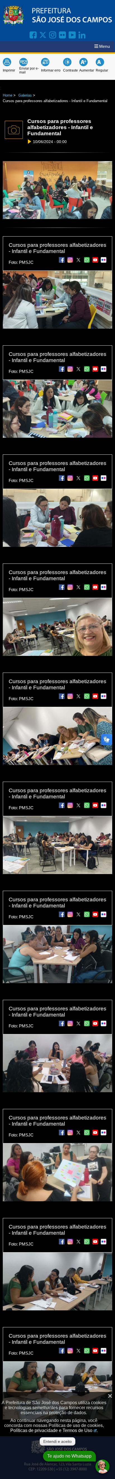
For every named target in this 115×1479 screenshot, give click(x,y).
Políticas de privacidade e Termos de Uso (51, 1430)
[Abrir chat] (102, 1466)
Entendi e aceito (57, 1441)
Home (7, 95)
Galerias (25, 95)
